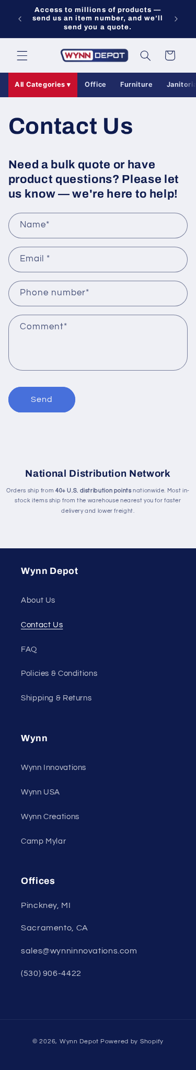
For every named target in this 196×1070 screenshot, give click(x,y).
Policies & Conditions (59, 673)
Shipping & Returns (56, 698)
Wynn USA (40, 792)
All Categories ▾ (43, 84)
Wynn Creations (50, 817)
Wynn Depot (79, 1041)
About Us (38, 600)
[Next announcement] (176, 18)
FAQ (29, 649)
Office (96, 84)
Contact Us (42, 625)
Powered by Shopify (132, 1041)
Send (42, 399)
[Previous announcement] (19, 18)
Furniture (136, 84)
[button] (22, 55)
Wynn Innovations (53, 768)
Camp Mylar (43, 841)
